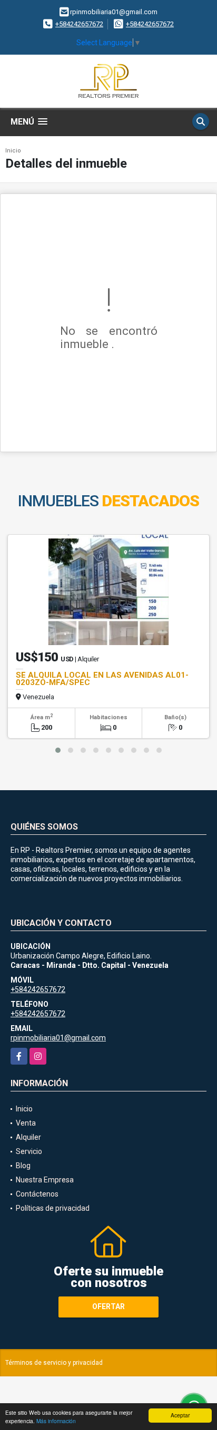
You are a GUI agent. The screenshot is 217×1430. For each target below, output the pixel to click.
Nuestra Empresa (45, 1180)
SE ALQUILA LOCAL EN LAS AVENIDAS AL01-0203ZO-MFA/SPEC (102, 678)
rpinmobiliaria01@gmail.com (58, 1038)
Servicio (29, 1151)
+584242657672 (79, 24)
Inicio (13, 150)
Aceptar (180, 1415)
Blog (23, 1165)
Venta (26, 1123)
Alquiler (28, 1137)
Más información (56, 1421)
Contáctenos (37, 1194)
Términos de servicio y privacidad (54, 1362)
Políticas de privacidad (53, 1208)
